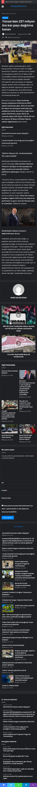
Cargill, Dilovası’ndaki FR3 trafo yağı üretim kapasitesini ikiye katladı (8, 415)
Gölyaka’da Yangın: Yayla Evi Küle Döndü (17, 600)
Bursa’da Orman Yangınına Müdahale (22, 584)
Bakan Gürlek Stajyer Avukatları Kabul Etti (18, 2)
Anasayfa (6, 13)
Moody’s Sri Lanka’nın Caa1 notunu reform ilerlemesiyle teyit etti (26, 405)
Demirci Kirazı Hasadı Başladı (10, 372)
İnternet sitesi (6, 498)
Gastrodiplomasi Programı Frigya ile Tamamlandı (22, 564)
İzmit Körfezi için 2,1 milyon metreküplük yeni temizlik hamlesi (24, 678)
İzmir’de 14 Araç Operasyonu (7, 436)
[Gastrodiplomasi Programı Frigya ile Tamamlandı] (7, 564)
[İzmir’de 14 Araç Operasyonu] (10, 428)
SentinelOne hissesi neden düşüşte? (15, 133)
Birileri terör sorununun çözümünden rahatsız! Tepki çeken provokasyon (16, 631)
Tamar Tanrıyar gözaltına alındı (14, 670)
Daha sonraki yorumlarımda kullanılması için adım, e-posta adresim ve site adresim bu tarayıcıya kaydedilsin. (17, 509)
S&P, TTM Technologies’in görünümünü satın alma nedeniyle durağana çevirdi (16, 616)
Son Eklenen (18, 526)
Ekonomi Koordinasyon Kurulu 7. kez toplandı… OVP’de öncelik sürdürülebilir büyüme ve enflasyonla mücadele (27, 388)
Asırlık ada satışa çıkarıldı (24, 606)
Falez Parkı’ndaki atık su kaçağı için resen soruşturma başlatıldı (17, 623)
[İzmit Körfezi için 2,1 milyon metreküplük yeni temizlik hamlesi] (7, 679)
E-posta (5, 490)
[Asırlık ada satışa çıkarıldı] (7, 608)
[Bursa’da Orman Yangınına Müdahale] (7, 586)
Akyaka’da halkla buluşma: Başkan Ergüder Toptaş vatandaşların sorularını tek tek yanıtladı (25, 574)
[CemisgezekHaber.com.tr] (18, 6)
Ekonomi (13, 13)
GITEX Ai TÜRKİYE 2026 (10, 686)
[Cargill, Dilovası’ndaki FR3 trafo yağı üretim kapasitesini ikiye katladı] (10, 404)
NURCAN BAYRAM (10, 34)
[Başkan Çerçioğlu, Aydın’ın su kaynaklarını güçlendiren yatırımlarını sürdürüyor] (7, 653)
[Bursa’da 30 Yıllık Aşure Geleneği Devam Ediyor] (27, 428)
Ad (3, 483)
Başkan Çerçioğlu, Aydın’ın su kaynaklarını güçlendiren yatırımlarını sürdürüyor (25, 654)
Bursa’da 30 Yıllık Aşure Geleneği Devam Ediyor (25, 437)
